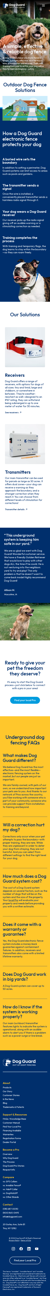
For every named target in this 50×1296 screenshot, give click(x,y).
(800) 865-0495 (11, 1212)
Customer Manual (11, 1122)
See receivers (11, 412)
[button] (43, 5)
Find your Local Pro (25, 1260)
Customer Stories (11, 1095)
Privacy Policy (14, 1240)
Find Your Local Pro (12, 1126)
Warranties (8, 1134)
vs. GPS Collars (10, 1181)
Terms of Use (26, 1240)
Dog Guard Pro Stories (13, 1165)
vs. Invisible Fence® (12, 1185)
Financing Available (12, 1130)
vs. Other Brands (11, 1197)
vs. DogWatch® (10, 1193)
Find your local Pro (25, 700)
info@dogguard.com (12, 1216)
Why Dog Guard (10, 1158)
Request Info (9, 1169)
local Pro (13, 900)
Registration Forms (12, 1138)
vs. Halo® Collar (10, 1189)
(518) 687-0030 (10, 1208)
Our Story (7, 1091)
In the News (8, 1099)
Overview (7, 1154)
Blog (5, 1103)
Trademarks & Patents (13, 1107)
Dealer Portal (9, 1142)
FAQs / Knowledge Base (14, 1118)
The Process (9, 1161)
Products (7, 1087)
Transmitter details (14, 509)
